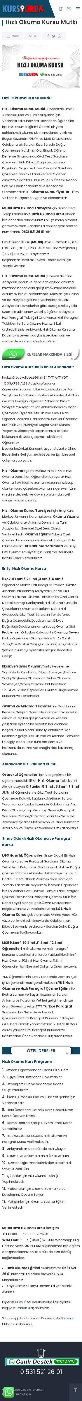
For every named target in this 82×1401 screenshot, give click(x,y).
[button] (41, 1135)
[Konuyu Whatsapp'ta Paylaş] (59, 36)
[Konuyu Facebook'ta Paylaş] (48, 36)
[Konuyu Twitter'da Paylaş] (54, 36)
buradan (20, 1308)
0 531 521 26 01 (41, 1372)
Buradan (67, 1318)
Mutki (15, 36)
